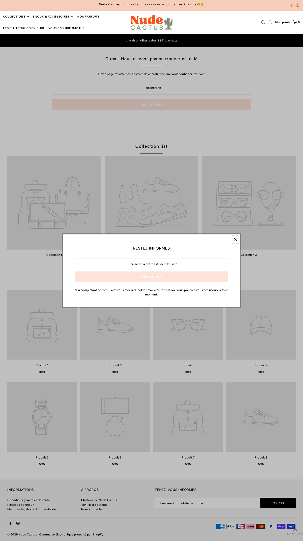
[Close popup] (235, 239)
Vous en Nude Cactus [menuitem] (66, 28)
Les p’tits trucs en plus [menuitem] (23, 28)
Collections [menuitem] (14, 16)
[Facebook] (292, 5)
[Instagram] (297, 5)
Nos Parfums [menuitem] (88, 16)
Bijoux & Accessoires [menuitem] (51, 16)
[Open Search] (263, 22)
